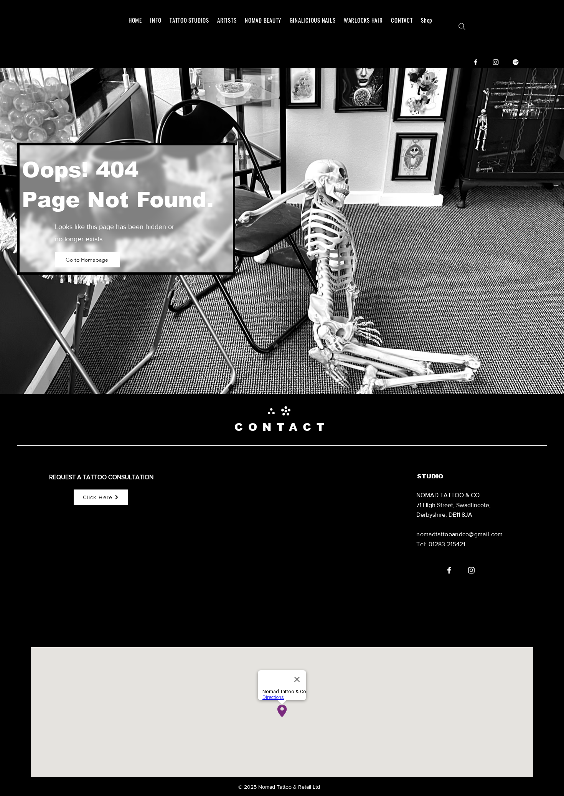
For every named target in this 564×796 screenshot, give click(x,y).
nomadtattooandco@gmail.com (459, 534)
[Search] (462, 26)
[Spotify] (515, 62)
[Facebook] (476, 62)
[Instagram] (496, 62)
